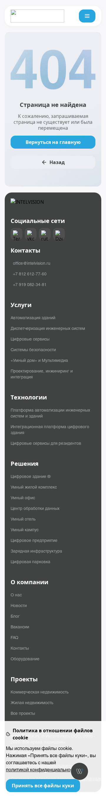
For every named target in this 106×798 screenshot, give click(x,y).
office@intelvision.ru (31, 263)
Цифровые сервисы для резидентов (46, 443)
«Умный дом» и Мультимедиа (39, 360)
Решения (25, 463)
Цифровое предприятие (34, 540)
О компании (29, 582)
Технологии (29, 397)
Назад (57, 162)
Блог (15, 616)
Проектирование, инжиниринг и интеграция (42, 373)
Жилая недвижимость (32, 702)
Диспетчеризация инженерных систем (48, 328)
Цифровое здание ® (30, 476)
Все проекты (23, 713)
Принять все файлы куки (43, 785)
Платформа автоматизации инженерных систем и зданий (50, 412)
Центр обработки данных (35, 508)
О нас (16, 594)
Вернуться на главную (53, 142)
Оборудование (25, 658)
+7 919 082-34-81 (30, 284)
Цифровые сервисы (30, 338)
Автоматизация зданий (33, 317)
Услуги (21, 305)
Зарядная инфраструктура (36, 550)
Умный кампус (25, 529)
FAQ (14, 637)
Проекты (24, 679)
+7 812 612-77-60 (30, 273)
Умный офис (23, 497)
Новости (19, 605)
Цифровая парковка (30, 561)
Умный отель (23, 518)
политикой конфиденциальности (41, 769)
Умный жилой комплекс (34, 486)
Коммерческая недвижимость (40, 691)
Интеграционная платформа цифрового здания (50, 429)
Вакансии (20, 626)
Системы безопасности (33, 349)
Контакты (20, 648)
